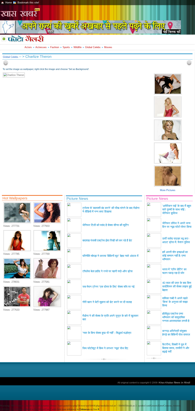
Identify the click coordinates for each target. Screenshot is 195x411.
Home (8, 2)
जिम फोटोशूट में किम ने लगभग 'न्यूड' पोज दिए (105, 348)
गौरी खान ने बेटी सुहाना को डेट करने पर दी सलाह (107, 302)
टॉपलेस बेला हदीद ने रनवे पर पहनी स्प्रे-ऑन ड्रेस (107, 271)
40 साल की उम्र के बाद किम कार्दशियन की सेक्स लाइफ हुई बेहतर (177, 286)
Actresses (41, 47)
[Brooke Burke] (47, 222)
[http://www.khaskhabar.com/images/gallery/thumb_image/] (6, 65)
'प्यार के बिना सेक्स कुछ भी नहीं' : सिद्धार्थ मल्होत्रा (106, 332)
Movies (108, 47)
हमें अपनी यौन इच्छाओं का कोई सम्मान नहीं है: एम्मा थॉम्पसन (175, 256)
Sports (66, 47)
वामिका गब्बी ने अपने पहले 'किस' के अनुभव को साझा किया (175, 302)
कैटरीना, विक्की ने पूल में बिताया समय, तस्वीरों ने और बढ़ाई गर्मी (175, 348)
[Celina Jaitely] (17, 222)
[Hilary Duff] (47, 306)
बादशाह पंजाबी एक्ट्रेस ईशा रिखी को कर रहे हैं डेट (107, 240)
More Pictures (167, 190)
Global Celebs (93, 47)
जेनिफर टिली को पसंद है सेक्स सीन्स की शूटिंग (105, 225)
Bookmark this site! (28, 2)
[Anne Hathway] (47, 250)
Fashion (54, 47)
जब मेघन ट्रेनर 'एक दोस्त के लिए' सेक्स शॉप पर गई (108, 286)
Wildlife (78, 47)
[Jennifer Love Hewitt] (47, 278)
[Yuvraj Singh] (17, 306)
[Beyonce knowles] (17, 278)
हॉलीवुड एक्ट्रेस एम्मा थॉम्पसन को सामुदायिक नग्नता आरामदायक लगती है (175, 317)
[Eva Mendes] (17, 250)
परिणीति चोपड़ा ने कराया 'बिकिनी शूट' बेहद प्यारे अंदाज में (110, 255)
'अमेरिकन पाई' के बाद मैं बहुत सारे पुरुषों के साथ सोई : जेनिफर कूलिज (176, 209)
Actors (28, 47)
